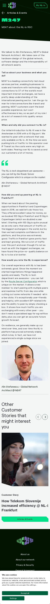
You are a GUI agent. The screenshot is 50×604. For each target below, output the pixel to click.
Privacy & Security (25, 565)
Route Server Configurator (23, 281)
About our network (25, 559)
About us (25, 554)
